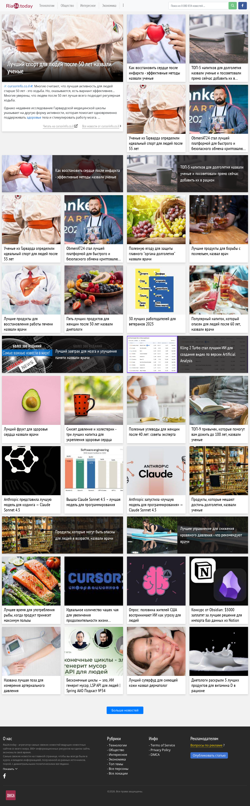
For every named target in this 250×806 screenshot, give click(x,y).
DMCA (155, 754)
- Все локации (117, 773)
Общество (67, 5)
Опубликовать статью (209, 755)
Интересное (88, 5)
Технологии (46, 5)
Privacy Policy (161, 750)
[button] (242, 5)
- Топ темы (115, 764)
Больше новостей (125, 710)
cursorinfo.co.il (19, 86)
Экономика (109, 5)
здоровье (34, 117)
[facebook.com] (5, 777)
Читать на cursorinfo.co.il (58, 126)
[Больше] (123, 5)
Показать (8, 769)
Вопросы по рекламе (206, 745)
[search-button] (233, 5)
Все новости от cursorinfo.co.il (100, 126)
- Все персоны (117, 769)
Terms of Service (163, 745)
